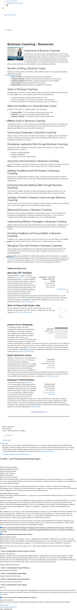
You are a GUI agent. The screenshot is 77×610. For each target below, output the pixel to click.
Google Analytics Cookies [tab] (8, 471)
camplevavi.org (50, 367)
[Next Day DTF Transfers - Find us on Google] (68, 292)
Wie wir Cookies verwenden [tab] (9, 467)
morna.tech (51, 333)
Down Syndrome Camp (19, 355)
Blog (50, 394)
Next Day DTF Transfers (19, 272)
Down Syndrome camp (20, 360)
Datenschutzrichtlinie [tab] (6, 475)
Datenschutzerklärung (47, 451)
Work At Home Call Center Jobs (23, 305)
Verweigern (6, 454)
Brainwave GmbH (34, 407)
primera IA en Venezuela (20, 324)
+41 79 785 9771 (11, 1)
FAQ (53, 394)
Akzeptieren (13, 454)
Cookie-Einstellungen (23, 454)
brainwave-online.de (49, 392)
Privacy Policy (6, 440)
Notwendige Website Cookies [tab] (9, 469)
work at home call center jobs (23, 312)
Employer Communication (20, 380)
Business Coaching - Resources (30, 44)
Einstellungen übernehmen (8, 607)
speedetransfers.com (63, 289)
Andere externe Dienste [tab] (7, 473)
